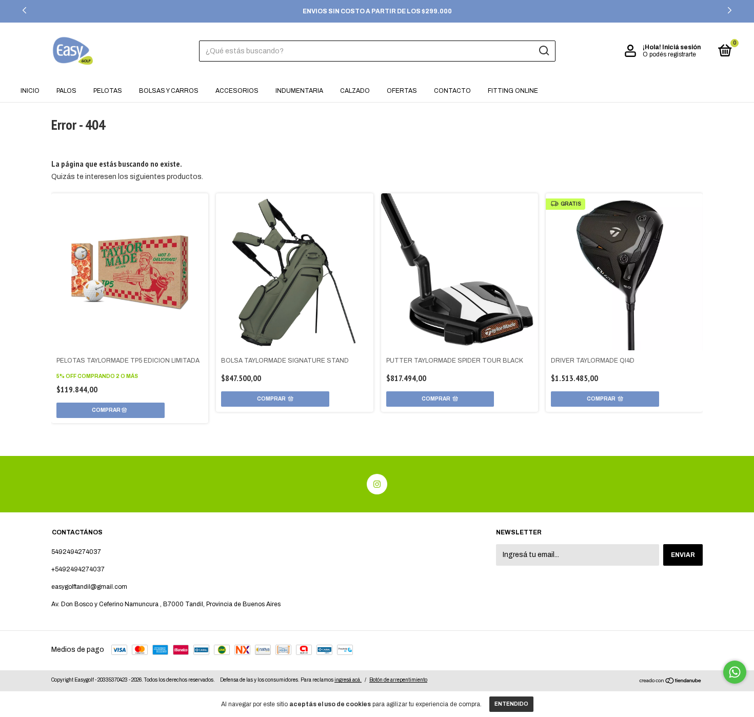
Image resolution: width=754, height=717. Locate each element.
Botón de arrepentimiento (398, 680)
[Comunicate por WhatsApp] (734, 672)
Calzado (355, 90)
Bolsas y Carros (169, 90)
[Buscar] (543, 51)
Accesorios (237, 90)
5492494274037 (76, 551)
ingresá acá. (348, 680)
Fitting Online (513, 90)
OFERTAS (402, 90)
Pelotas (107, 90)
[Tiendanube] (671, 682)
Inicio (30, 90)
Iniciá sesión (681, 47)
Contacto (452, 90)
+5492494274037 (78, 569)
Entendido (511, 704)
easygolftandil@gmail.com (89, 586)
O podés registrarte (669, 54)
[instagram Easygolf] (377, 484)
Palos (66, 90)
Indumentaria (299, 90)
